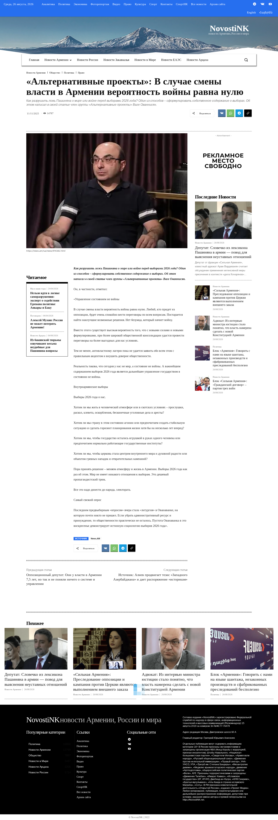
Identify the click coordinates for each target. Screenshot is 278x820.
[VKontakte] (262, 4)
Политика (69, 72)
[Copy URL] (248, 113)
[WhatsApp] (230, 113)
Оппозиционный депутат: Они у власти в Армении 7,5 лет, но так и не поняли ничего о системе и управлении (64, 579)
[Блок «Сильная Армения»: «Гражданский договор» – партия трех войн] (202, 383)
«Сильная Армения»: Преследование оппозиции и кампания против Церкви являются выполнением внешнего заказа (231, 298)
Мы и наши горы (38, 289)
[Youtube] (270, 4)
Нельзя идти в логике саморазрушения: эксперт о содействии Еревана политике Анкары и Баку (45, 300)
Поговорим (35, 316)
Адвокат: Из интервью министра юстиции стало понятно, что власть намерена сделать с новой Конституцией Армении (232, 328)
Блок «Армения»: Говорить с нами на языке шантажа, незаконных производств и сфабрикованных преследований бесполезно (231, 358)
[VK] (222, 113)
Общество (54, 72)
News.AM (95, 538)
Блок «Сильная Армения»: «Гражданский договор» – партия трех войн (230, 384)
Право (81, 72)
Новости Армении (36, 72)
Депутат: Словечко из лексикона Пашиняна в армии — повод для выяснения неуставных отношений (223, 252)
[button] (246, 59)
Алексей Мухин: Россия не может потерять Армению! (46, 324)
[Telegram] (255, 4)
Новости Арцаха (37, 336)
